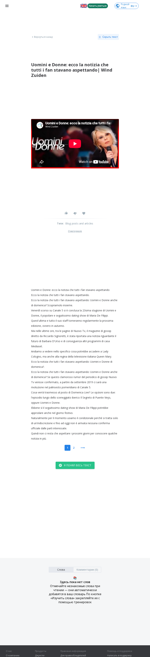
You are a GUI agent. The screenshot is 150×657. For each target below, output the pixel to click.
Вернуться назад (43, 37)
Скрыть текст (110, 36)
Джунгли (39, 655)
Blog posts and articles (79, 223)
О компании (12, 655)
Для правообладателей (73, 655)
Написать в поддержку (119, 655)
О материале (75, 231)
